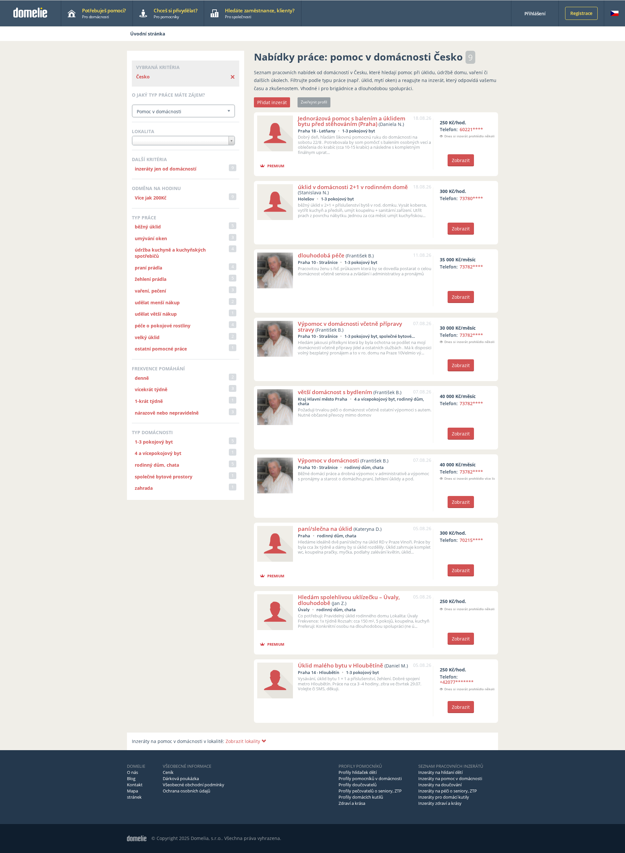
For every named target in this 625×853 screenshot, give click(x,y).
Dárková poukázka (181, 778)
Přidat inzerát (272, 102)
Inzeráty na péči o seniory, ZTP (447, 791)
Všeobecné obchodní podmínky (193, 785)
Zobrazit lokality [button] (243, 741)
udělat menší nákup (157, 302)
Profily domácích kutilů (361, 797)
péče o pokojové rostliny (162, 326)
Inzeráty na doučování (440, 785)
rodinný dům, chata (157, 465)
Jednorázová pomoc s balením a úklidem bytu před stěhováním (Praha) (351, 121)
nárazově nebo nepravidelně (167, 413)
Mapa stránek (134, 794)
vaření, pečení (150, 291)
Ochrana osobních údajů (186, 791)
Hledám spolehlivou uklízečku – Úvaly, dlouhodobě (349, 599)
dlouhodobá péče (321, 255)
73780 (471, 198)
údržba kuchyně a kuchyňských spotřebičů (170, 253)
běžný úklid (148, 227)
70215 (471, 540)
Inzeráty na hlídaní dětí (440, 772)
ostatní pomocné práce (161, 349)
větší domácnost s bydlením (335, 392)
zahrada (144, 488)
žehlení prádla (150, 279)
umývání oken (151, 238)
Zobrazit (461, 160)
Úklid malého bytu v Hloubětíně (340, 665)
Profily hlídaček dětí (358, 772)
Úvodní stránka (147, 34)
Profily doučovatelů (358, 785)
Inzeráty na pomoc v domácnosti (450, 778)
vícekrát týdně (151, 389)
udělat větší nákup (156, 314)
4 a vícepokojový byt (158, 453)
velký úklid (147, 337)
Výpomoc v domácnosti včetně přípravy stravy (350, 326)
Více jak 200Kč (150, 198)
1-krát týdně (149, 401)
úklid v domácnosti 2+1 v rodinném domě (353, 187)
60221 (471, 129)
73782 (471, 267)
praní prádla (148, 268)
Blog (131, 778)
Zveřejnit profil (314, 102)
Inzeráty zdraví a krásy (440, 803)
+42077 (457, 682)
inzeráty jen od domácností (165, 169)
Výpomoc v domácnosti (328, 460)
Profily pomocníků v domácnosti (370, 778)
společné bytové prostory (163, 477)
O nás (132, 772)
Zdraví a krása (352, 803)
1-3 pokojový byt (154, 442)
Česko (143, 77)
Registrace (581, 13)
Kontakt (135, 785)
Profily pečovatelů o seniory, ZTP (370, 791)
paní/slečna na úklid (325, 528)
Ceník (168, 772)
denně (142, 378)
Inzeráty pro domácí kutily (443, 797)
